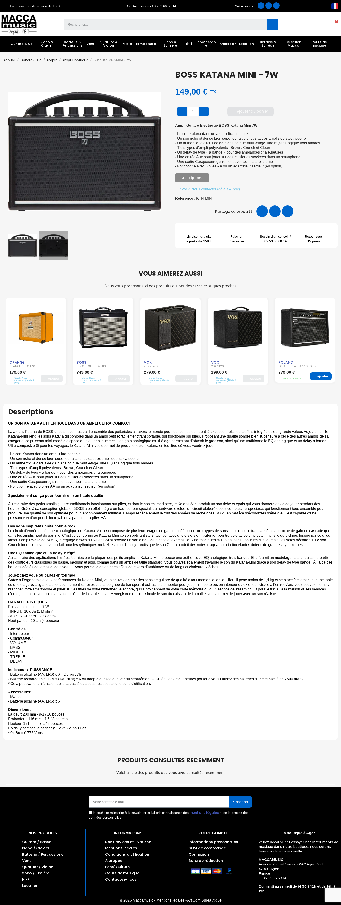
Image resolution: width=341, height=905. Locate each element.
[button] (334, 24)
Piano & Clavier (47, 44)
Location (246, 43)
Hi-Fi (188, 43)
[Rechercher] (272, 24)
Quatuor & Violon (109, 44)
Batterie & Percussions (72, 44)
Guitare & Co (22, 43)
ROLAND (218, 362)
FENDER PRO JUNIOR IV (293, 366)
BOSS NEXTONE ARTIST (24, 366)
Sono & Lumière (170, 44)
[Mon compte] (318, 24)
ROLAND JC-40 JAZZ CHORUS (230, 366)
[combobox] (162, 24)
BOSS (14, 362)
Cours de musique (319, 44)
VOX (81, 362)
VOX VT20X (151, 366)
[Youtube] (276, 5)
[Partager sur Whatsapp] (287, 211)
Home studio (145, 43)
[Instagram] (268, 5)
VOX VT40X (84, 366)
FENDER (284, 362)
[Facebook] (261, 5)
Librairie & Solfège (268, 44)
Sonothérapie (206, 44)
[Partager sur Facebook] (262, 211)
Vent (90, 43)
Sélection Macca (293, 44)
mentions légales (204, 812)
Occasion (228, 43)
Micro (127, 43)
